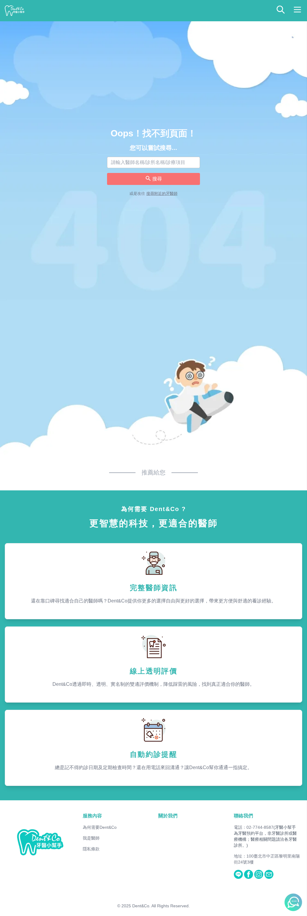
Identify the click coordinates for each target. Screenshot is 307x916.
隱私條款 (91, 848)
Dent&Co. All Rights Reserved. (161, 905)
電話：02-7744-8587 (253, 827)
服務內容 (92, 815)
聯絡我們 (243, 815)
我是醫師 (91, 838)
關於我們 (167, 815)
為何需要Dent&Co (100, 827)
